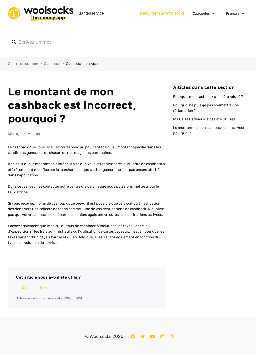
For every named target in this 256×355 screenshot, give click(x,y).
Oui (25, 288)
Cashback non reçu (82, 64)
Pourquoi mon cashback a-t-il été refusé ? (208, 96)
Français (233, 14)
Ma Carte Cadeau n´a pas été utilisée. (204, 119)
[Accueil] (41, 13)
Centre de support (23, 64)
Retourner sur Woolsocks (162, 13)
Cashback (52, 64)
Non (43, 288)
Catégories (201, 14)
